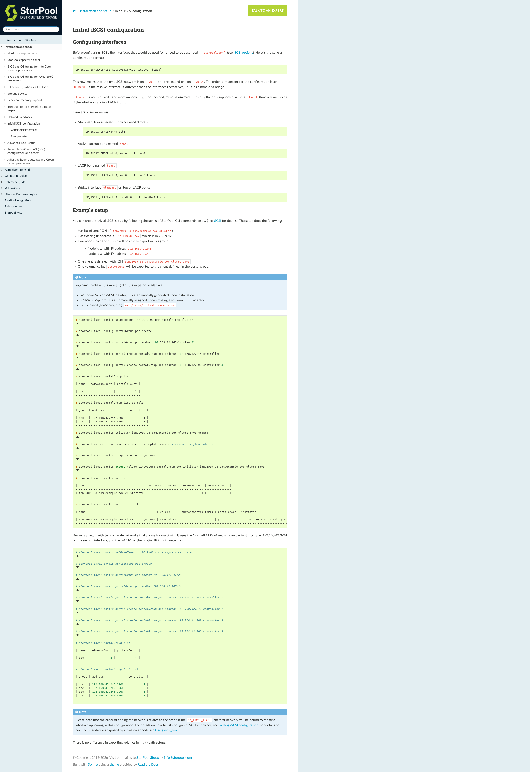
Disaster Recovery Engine (21, 194)
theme (114, 764)
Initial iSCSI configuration (23, 123)
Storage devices (17, 93)
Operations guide (16, 175)
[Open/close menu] (1, 40)
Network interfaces (19, 117)
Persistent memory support (24, 100)
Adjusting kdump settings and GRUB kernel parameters (30, 161)
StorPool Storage (148, 757)
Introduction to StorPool (20, 40)
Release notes (13, 206)
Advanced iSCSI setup (21, 142)
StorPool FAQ (13, 212)
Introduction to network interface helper (29, 108)
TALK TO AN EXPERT (268, 10)
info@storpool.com (178, 757)
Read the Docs (148, 764)
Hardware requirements (22, 53)
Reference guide (15, 182)
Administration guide (18, 169)
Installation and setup (18, 46)
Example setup (19, 136)
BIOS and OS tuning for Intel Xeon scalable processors (29, 68)
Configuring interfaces (24, 130)
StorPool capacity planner (23, 60)
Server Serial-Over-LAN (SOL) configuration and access (26, 151)
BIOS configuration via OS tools (27, 87)
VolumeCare (12, 188)
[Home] (74, 11)
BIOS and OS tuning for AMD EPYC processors (30, 78)
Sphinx (93, 764)
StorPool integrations (18, 200)
